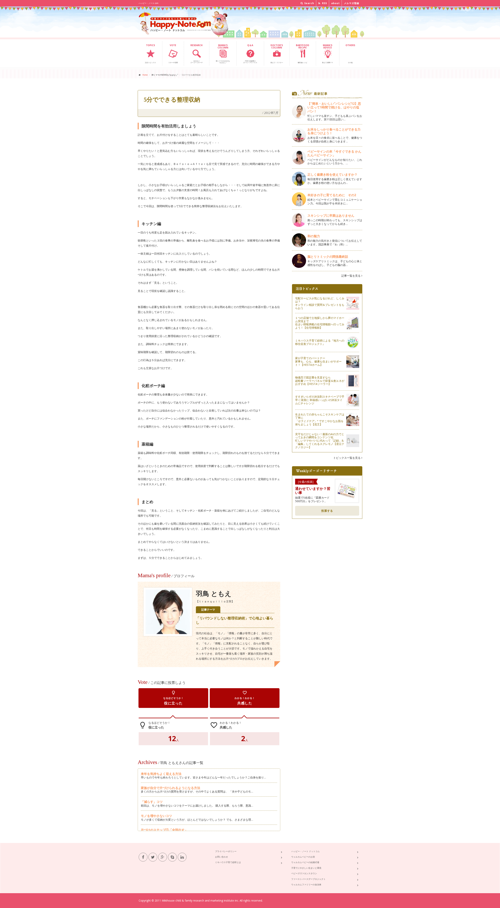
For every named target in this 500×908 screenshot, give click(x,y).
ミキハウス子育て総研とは (228, 862)
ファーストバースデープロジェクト (308, 879)
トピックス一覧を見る (347, 458)
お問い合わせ (221, 856)
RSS (324, 3)
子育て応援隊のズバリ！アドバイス (250, 54)
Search (309, 3)
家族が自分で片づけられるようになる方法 (170, 788)
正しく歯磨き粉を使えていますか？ (332, 174)
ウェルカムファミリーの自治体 (306, 884)
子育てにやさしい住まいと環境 (306, 867)
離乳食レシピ (302, 54)
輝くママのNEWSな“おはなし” (223, 54)
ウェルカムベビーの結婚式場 (305, 862)
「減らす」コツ (152, 802)
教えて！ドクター (277, 54)
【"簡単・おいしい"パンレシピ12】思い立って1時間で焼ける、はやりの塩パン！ (334, 107)
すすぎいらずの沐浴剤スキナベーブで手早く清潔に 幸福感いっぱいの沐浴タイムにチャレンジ (319, 400)
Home (145, 74)
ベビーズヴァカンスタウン (304, 873)
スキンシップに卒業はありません (330, 215)
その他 (350, 54)
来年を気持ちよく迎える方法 (161, 774)
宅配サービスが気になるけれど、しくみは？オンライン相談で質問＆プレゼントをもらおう (319, 303)
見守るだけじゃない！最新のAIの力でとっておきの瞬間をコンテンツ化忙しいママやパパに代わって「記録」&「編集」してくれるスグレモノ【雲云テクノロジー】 (319, 440)
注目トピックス (150, 54)
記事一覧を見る (351, 275)
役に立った (173, 697)
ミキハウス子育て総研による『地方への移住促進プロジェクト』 (319, 342)
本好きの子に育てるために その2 (331, 195)
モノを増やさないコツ (156, 816)
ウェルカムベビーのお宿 (303, 856)
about (335, 3)
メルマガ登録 (351, 3)
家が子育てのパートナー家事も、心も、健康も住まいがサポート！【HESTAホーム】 (318, 361)
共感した (245, 697)
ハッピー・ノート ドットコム (305, 851)
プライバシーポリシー (226, 851)
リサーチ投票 (173, 54)
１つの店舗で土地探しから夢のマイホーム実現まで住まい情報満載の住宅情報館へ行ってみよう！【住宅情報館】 (319, 322)
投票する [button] (327, 511)
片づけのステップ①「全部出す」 (164, 830)
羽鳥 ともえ (213, 593)
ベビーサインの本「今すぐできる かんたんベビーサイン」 (334, 153)
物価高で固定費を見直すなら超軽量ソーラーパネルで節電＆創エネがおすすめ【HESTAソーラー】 (319, 381)
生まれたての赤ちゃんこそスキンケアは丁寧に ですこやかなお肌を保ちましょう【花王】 (319, 419)
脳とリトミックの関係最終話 (327, 256)
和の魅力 (313, 236)
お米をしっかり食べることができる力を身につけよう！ (334, 131)
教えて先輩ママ (327, 54)
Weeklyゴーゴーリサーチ (196, 54)
